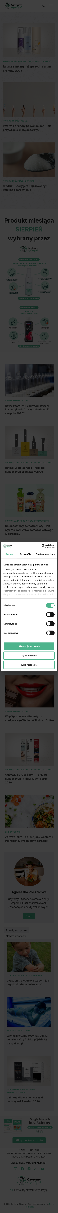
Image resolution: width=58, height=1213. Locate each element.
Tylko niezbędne (29, 665)
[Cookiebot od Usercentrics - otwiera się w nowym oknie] (42, 546)
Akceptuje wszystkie (29, 646)
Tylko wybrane (29, 655)
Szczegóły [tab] (25, 554)
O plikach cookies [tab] (45, 554)
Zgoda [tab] (9, 554)
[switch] (50, 614)
